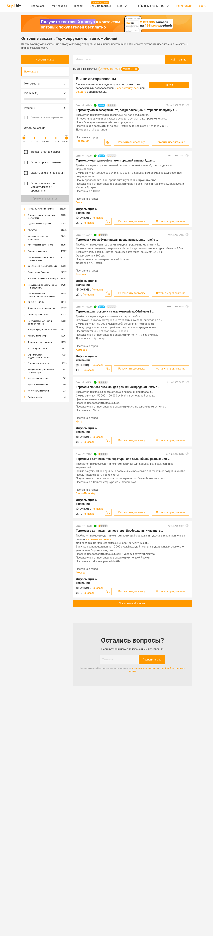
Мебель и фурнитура (38, 336)
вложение (92, 539)
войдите (81, 91)
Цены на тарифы (100, 6)
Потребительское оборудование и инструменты (42, 295)
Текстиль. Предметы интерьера (43, 279)
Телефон (107, 659)
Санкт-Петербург (86, 493)
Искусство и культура (38, 378)
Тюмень (81, 274)
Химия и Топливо (36, 302)
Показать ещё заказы (132, 603)
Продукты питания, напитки (41, 209)
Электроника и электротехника (42, 266)
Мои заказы (59, 6)
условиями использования (145, 668)
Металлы (32, 230)
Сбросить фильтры (109, 69)
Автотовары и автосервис (40, 245)
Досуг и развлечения (38, 384)
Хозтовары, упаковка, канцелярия (38, 237)
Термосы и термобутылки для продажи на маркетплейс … (117, 239)
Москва (81, 572)
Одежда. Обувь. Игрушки (39, 223)
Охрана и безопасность (39, 363)
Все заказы (38, 6)
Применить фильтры (45, 198)
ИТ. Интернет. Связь (37, 348)
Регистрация (184, 5)
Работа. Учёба (35, 397)
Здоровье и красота (37, 251)
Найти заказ (83, 59)
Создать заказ (45, 59)
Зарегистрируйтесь (127, 88)
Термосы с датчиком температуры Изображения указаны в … (119, 530)
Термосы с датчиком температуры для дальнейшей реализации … (123, 458)
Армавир (81, 349)
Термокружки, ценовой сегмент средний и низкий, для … (115, 160)
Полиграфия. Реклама (38, 272)
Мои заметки (32, 83)
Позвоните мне (152, 659)
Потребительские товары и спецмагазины (41, 259)
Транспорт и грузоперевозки (41, 308)
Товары (78, 6)
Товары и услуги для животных (43, 329)
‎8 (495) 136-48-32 (147, 5)
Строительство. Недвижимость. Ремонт (39, 356)
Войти (202, 5)
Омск (79, 202)
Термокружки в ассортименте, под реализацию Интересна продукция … (126, 110)
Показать (98, 217)
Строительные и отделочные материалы (41, 216)
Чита (79, 421)
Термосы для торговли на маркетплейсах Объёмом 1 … (115, 311)
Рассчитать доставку (131, 142)
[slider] (23, 138)
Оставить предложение (170, 142)
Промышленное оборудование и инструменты (42, 286)
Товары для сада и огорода (41, 342)
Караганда (82, 140)
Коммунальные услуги (38, 391)
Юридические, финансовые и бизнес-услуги (41, 371)
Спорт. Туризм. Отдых (38, 315)
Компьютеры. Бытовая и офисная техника (40, 322)
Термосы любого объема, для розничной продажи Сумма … (118, 387)
